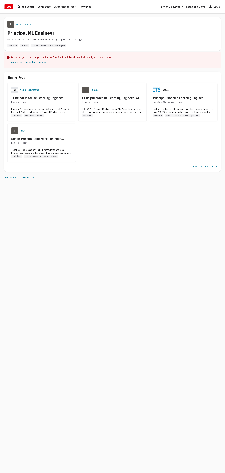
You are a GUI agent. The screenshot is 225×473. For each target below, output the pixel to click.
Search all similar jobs (204, 166)
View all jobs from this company (28, 62)
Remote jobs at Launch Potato (19, 177)
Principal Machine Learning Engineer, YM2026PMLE (179, 98)
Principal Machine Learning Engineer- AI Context (110, 98)
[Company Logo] (14, 90)
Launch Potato (23, 24)
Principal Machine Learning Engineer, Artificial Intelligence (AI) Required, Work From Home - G (40, 98)
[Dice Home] (8, 7)
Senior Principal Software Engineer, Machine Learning (36, 139)
